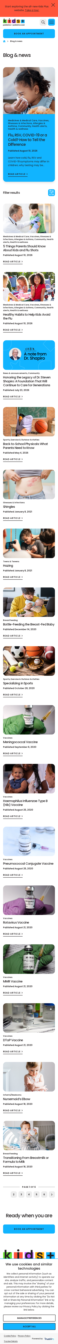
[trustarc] (49, 1338)
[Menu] (51, 22)
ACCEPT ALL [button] (29, 1326)
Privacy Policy (24, 1335)
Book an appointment (29, 33)
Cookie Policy (10, 1335)
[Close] (53, 5)
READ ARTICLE (16, 174)
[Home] (4, 41)
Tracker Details (11, 1341)
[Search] (43, 22)
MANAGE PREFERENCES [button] (29, 1318)
